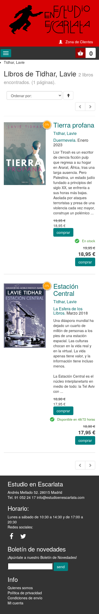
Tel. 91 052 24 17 (22, 497)
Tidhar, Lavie (65, 133)
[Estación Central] (25, 315)
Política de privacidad (25, 592)
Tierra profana (73, 124)
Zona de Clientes (79, 41)
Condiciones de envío (25, 597)
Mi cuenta (15, 602)
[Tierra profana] (25, 153)
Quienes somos (20, 587)
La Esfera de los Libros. (67, 311)
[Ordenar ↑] (68, 95)
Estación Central (65, 289)
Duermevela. (64, 140)
